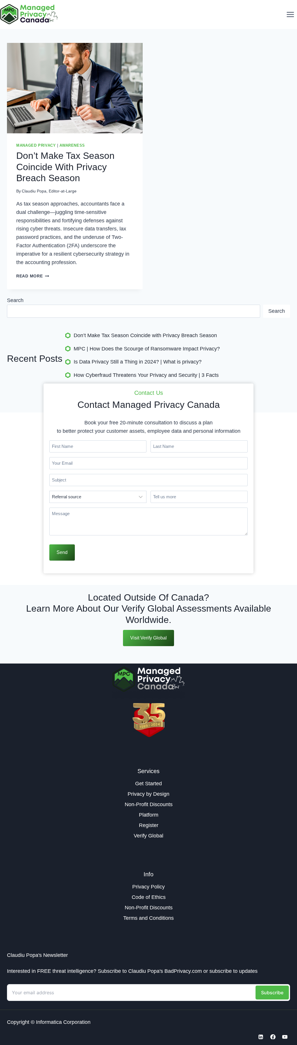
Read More (32, 276)
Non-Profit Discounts (149, 804)
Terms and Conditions (148, 918)
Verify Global (148, 836)
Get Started (148, 783)
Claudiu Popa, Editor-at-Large (49, 191)
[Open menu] (290, 14)
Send (62, 552)
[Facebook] (273, 1037)
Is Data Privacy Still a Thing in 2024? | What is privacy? (138, 362)
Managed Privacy (36, 145)
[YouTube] (285, 1037)
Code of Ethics (149, 897)
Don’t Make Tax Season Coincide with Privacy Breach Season (65, 166)
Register (148, 825)
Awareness (72, 145)
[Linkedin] (261, 1037)
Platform (148, 815)
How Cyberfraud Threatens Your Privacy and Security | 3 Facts (146, 375)
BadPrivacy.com (183, 971)
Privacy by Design (148, 794)
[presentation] (75, 88)
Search (15, 300)
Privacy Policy (148, 887)
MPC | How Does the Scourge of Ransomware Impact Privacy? (147, 349)
